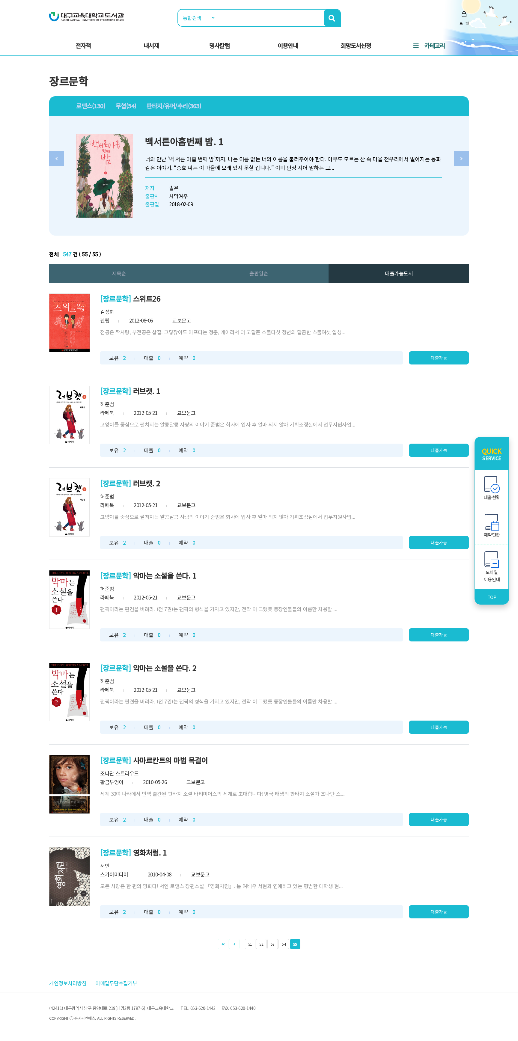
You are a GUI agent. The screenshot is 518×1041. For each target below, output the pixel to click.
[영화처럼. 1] (69, 876)
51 (250, 944)
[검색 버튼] (332, 18)
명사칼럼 (219, 45)
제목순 (119, 273)
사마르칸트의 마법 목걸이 (170, 760)
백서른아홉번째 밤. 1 (184, 141)
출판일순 (258, 273)
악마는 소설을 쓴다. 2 (165, 667)
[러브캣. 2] (69, 507)
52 (261, 944)
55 (295, 944)
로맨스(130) (90, 105)
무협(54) (126, 105)
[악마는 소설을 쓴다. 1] (69, 599)
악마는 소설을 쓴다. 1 (165, 575)
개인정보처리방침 (67, 983)
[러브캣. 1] (69, 415)
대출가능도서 (399, 273)
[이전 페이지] (234, 944)
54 (284, 944)
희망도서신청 (356, 45)
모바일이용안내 (492, 575)
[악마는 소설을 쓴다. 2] (69, 692)
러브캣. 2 (146, 483)
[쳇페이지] (223, 944)
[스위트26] (69, 322)
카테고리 (434, 45)
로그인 (464, 22)
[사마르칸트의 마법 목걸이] (69, 784)
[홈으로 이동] (86, 16)
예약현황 (492, 534)
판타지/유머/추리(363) (174, 105)
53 (273, 944)
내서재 (151, 45)
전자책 (83, 45)
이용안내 (288, 45)
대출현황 (492, 497)
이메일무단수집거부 (116, 983)
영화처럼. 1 (150, 852)
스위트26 (147, 298)
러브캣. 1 (146, 390)
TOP (491, 597)
